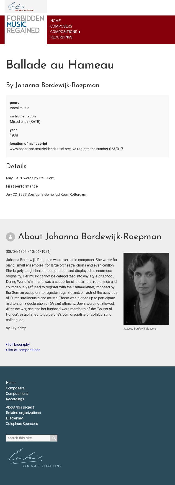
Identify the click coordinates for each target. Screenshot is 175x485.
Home (55, 21)
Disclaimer (14, 418)
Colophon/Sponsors (22, 424)
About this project (20, 407)
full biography (18, 344)
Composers (61, 26)
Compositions (63, 32)
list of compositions (23, 350)
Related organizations (23, 413)
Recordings (61, 37)
